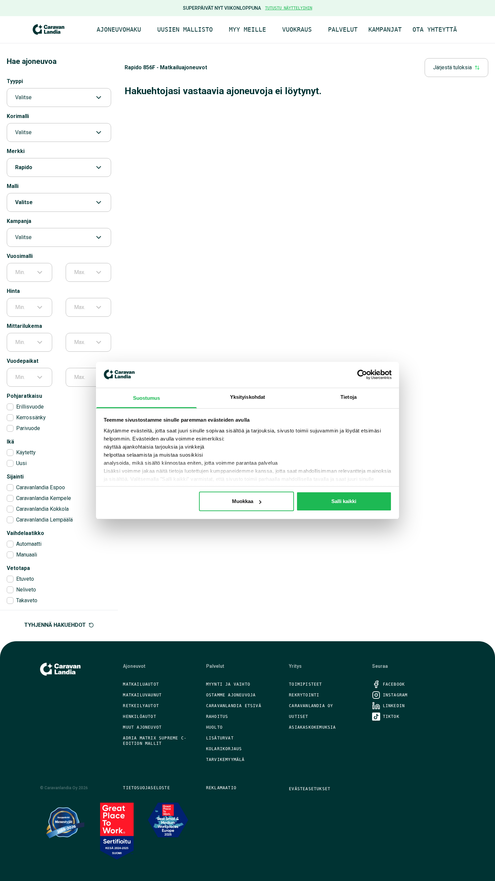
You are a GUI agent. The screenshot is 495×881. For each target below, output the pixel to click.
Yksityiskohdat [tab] (247, 397)
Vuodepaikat (22, 361)
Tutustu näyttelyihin (288, 8)
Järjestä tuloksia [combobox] (452, 67)
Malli (13, 186)
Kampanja (19, 221)
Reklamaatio (221, 788)
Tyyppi (15, 81)
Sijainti (15, 476)
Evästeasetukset (309, 789)
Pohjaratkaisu (24, 396)
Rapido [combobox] (23, 167)
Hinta (13, 291)
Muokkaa (242, 501)
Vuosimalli (20, 256)
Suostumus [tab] (146, 398)
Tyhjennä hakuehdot (55, 625)
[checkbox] (10, 407)
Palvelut (343, 29)
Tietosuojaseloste (146, 788)
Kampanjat (385, 29)
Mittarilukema (24, 326)
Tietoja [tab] (348, 397)
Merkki (16, 151)
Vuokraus (297, 29)
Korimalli (18, 116)
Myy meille (247, 29)
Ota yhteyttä (434, 29)
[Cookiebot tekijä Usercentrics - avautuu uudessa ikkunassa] (362, 375)
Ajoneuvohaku (119, 29)
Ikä (10, 441)
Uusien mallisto (185, 29)
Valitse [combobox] (23, 97)
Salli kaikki (343, 501)
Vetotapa (18, 568)
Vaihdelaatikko (25, 533)
